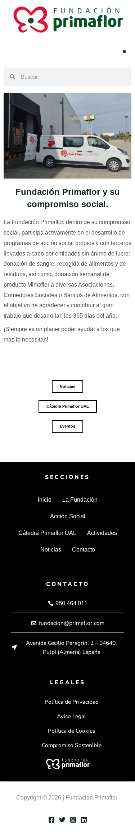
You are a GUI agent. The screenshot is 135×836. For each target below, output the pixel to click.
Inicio (44, 500)
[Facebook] (51, 819)
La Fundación (80, 500)
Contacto (83, 549)
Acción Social (67, 516)
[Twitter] (62, 819)
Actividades (102, 533)
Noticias (50, 549)
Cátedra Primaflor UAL (47, 533)
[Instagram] (73, 819)
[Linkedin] (84, 819)
